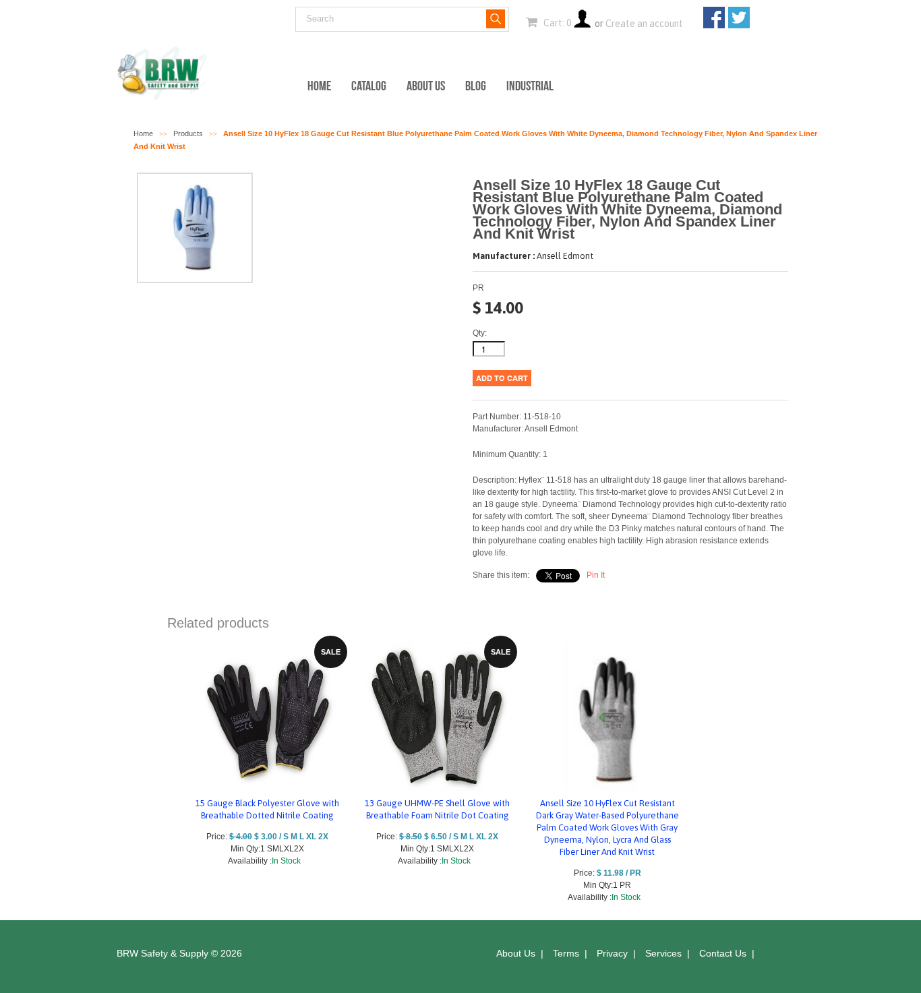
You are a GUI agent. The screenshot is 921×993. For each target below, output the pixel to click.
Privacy (612, 953)
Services (663, 953)
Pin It (596, 575)
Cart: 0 (556, 23)
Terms (566, 953)
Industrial (530, 85)
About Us (426, 85)
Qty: (480, 333)
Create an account (644, 23)
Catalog (368, 85)
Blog (475, 85)
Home (319, 85)
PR (478, 288)
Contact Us (722, 953)
